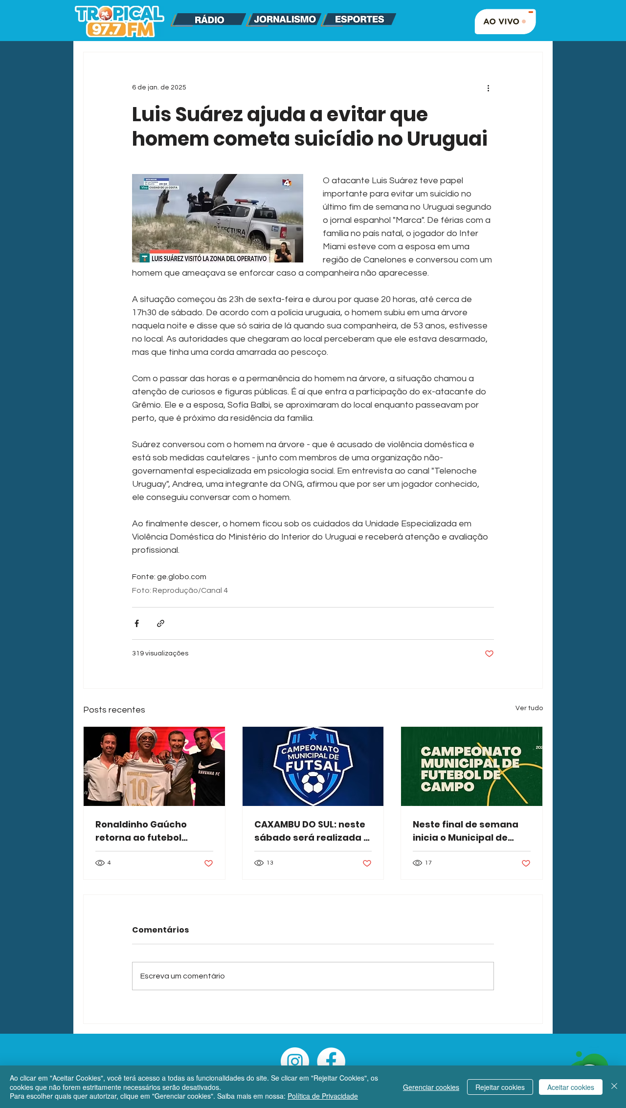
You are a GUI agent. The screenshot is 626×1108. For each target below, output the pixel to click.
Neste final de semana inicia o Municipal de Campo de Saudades (465, 831)
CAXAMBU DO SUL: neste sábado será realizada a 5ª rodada (312, 831)
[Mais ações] (488, 87)
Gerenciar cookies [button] (431, 1087)
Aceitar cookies (570, 1087)
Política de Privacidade (323, 1096)
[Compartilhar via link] (160, 623)
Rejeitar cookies (500, 1087)
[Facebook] (331, 1061)
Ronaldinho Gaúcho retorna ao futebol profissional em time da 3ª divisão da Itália (151, 831)
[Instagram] (295, 1061)
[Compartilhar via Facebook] (136, 623)
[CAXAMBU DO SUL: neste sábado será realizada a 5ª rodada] (313, 766)
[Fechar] (614, 1086)
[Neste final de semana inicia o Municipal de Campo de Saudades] (471, 766)
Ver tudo (529, 708)
